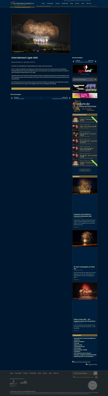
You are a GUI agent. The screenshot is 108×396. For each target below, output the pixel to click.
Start (37, 6)
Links (82, 3)
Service (77, 3)
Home (43, 3)
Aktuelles (76, 176)
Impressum (88, 0)
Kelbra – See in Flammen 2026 (87, 126)
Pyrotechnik (65, 3)
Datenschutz (78, 0)
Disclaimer (83, 0)
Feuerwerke (50, 3)
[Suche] (95, 79)
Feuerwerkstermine (79, 115)
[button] (64, 1)
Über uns (88, 3)
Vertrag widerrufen (71, 0)
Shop (71, 3)
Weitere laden (85, 170)
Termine (57, 3)
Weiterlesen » (76, 227)
